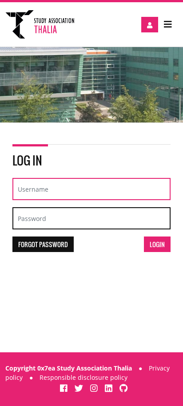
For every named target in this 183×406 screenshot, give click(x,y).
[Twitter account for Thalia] (80, 388)
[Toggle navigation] (168, 24)
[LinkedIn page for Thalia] (110, 388)
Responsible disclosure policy (83, 377)
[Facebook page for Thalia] (65, 388)
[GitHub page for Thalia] (123, 388)
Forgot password (43, 244)
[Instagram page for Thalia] (95, 388)
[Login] (149, 24)
